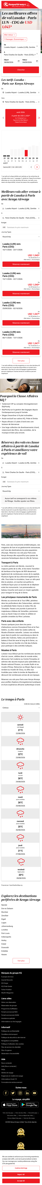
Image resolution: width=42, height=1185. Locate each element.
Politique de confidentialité (10, 1031)
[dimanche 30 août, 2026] (37, 151)
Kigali (3, 919)
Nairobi (4, 905)
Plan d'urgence (6, 1050)
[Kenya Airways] (6, 1093)
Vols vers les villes (20, 1113)
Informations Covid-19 (9, 1079)
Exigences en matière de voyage (12, 1076)
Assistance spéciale (8, 1018)
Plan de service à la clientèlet (10, 1047)
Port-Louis (5, 933)
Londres (4, 930)
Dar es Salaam (7, 908)
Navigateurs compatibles (9, 1041)
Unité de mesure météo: (32, 704)
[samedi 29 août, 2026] (33, 150)
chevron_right (39, 118)
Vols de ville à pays (29, 1118)
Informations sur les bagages (11, 1021)
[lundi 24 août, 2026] (15, 152)
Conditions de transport (9, 1034)
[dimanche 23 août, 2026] (11, 152)
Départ (6, 60)
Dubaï (3, 944)
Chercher (21, 70)
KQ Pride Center (6, 986)
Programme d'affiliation (9, 1009)
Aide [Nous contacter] (8, 1066)
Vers (2, 98)
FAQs (3, 1069)
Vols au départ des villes (25, 1115)
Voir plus (21, 961)
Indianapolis (6, 937)
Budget (3, 222)
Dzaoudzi (5, 947)
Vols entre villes (11, 1115)
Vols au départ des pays (14, 1118)
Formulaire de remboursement (11, 1082)
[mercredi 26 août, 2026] (22, 152)
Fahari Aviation (6, 989)
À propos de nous (7, 977)
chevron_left (3, 118)
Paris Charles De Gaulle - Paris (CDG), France (20, 55)
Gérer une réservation (8, 1002)
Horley (3, 940)
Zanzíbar (4, 916)
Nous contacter (6, 1063)
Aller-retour (8, 35)
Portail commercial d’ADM (10, 1015)
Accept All (21, 1181)
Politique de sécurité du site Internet (13, 1037)
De (5, 45)
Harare (4, 954)
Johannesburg (7, 926)
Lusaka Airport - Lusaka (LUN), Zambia (19, 47)
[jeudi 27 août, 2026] (26, 153)
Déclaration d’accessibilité (10, 1053)
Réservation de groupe (9, 1005)
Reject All (21, 1174)
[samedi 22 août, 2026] (8, 155)
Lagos (3, 923)
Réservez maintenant (21, 264)
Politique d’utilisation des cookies (12, 1044)
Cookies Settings (21, 1168)
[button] (15, 39)
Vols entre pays (32, 1113)
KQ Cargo (4, 983)
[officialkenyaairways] (20, 1093)
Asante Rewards (7, 980)
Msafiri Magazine (7, 993)
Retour (25, 60)
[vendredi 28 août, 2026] (29, 151)
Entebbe (4, 951)
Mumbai (4, 912)
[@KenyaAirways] (13, 1093)
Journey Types (6, 232)
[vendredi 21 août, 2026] (4, 155)
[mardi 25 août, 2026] (19, 152)
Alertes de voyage (7, 1073)
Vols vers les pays (8, 1113)
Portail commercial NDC (9, 1012)
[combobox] (21, 92)
